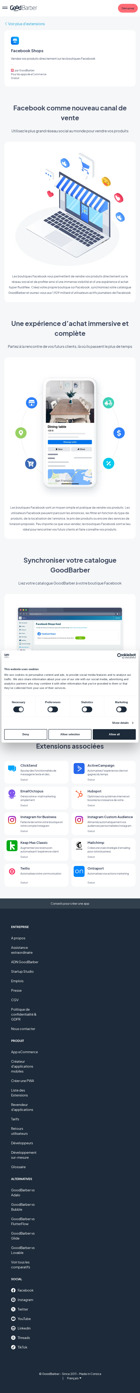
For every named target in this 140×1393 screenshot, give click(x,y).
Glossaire (18, 1167)
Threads (24, 1338)
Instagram (25, 1300)
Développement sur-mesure (23, 1154)
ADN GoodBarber (24, 962)
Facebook (26, 1290)
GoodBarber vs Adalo (23, 1192)
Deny (25, 734)
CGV (15, 1000)
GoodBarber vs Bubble (23, 1206)
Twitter (23, 1309)
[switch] (53, 709)
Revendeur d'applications (22, 1107)
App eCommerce (24, 1052)
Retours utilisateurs (19, 1130)
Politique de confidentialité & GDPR (23, 1014)
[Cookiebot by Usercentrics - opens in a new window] (120, 656)
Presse (16, 990)
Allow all (114, 734)
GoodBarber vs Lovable (23, 1250)
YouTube (24, 1319)
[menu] (5, 8)
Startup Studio (22, 971)
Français (73, 1378)
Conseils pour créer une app (70, 903)
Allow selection (70, 734)
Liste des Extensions (19, 1092)
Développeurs (22, 1143)
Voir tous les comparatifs (20, 1264)
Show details (120, 722)
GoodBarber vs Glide (23, 1235)
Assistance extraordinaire (22, 949)
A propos (18, 938)
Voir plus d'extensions (26, 23)
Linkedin (24, 1328)
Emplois (17, 981)
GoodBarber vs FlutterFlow (23, 1221)
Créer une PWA (22, 1081)
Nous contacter (23, 1029)
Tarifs (15, 1119)
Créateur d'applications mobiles (22, 1066)
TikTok (22, 1347)
